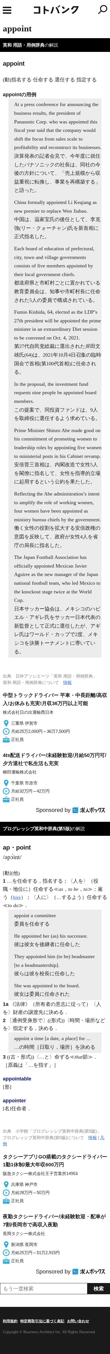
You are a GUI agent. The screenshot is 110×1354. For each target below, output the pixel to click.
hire (17, 897)
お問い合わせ (78, 1321)
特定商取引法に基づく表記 (42, 1321)
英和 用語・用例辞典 (24, 45)
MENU (7, 10)
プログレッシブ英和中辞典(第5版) (37, 828)
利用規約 (10, 1321)
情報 (67, 682)
